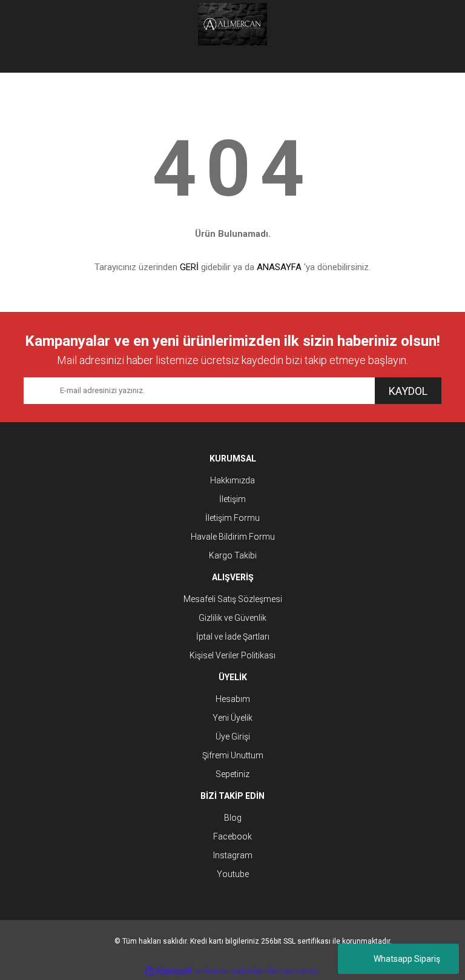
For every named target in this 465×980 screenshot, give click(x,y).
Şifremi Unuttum (232, 755)
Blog (233, 818)
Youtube (233, 874)
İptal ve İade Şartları (232, 636)
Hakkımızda (232, 480)
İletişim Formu (232, 518)
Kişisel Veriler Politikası (232, 655)
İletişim (232, 499)
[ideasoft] (169, 971)
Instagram (232, 855)
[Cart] (423, 60)
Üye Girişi (233, 736)
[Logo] (233, 24)
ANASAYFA (279, 267)
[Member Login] (232, 60)
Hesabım (233, 699)
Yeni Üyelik (232, 718)
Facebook (232, 836)
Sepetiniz (232, 774)
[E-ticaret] (231, 971)
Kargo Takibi (233, 555)
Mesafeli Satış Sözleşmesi (232, 599)
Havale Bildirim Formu (233, 536)
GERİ (189, 267)
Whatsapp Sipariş (407, 959)
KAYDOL (408, 391)
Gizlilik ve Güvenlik (232, 618)
